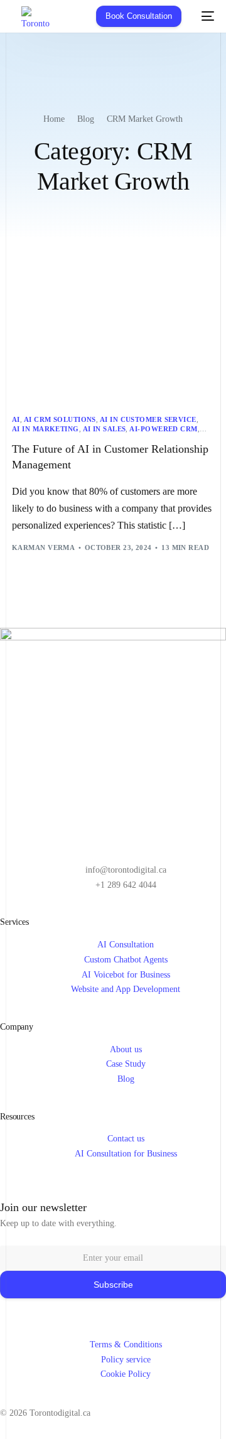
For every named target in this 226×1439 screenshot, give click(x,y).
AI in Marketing (45, 429)
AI (16, 419)
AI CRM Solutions (60, 419)
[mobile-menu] (204, 16)
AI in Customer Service (148, 419)
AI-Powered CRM (163, 429)
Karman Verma (43, 547)
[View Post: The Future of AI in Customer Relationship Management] (113, 339)
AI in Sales (104, 429)
